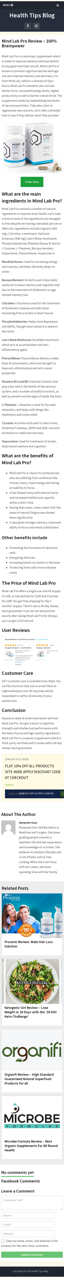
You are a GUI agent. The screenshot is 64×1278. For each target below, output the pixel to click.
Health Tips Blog (32, 15)
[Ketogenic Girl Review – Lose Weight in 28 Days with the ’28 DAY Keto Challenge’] (32, 981)
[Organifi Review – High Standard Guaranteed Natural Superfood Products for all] (32, 1050)
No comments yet (17, 1172)
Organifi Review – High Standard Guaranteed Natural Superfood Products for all (29, 1078)
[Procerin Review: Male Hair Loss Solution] (32, 915)
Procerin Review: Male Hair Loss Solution (28, 944)
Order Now (32, 182)
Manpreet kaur (28, 822)
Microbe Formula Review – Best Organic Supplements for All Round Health (31, 1145)
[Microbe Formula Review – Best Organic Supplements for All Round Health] (32, 1117)
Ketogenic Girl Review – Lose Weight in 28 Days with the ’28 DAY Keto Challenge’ (30, 1012)
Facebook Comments (20, 1181)
